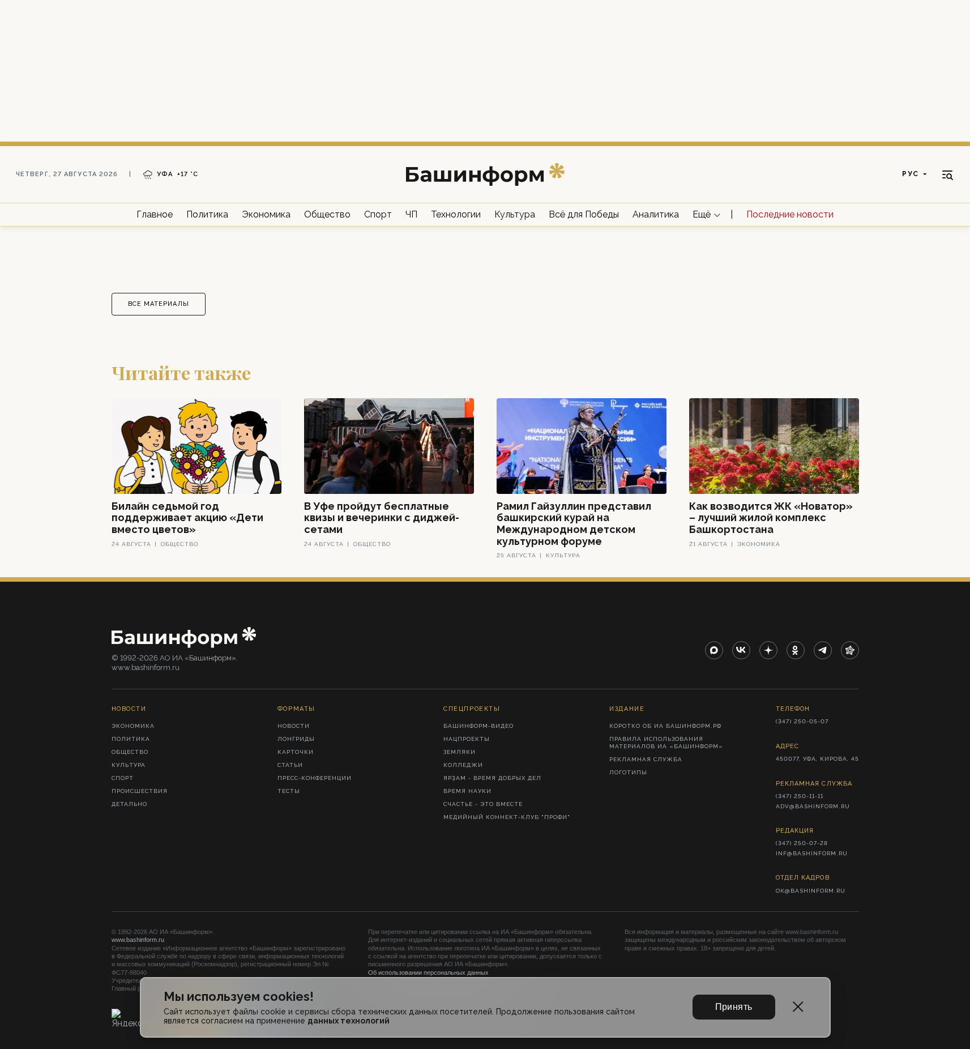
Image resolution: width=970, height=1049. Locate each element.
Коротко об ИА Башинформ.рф (665, 726)
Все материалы (158, 304)
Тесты (288, 791)
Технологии (456, 214)
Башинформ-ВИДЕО (478, 726)
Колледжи (463, 765)
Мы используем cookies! (239, 997)
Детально (129, 804)
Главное (154, 214)
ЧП (411, 214)
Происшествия (140, 791)
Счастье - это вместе (483, 804)
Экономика (266, 214)
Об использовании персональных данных (428, 972)
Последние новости (790, 214)
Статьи (290, 765)
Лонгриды (296, 739)
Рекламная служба (645, 759)
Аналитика (656, 214)
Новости (293, 726)
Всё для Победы (584, 214)
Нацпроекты (466, 739)
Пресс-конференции (314, 778)
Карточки (295, 752)
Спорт (378, 214)
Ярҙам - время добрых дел (492, 778)
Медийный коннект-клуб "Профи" (506, 817)
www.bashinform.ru (138, 939)
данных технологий (348, 1020)
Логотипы (628, 772)
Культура (514, 214)
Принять (734, 1006)
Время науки (467, 791)
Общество (327, 214)
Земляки (459, 752)
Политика (207, 214)
